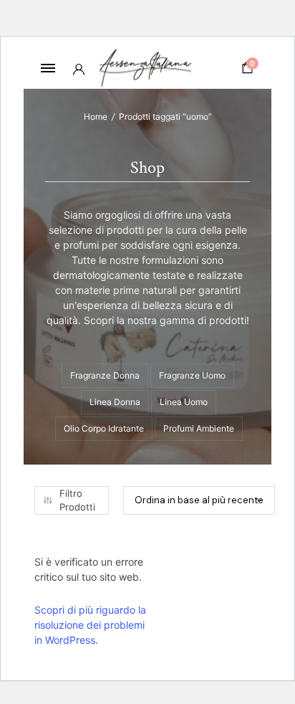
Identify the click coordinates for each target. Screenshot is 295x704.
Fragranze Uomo (192, 375)
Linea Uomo (184, 401)
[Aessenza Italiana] (148, 68)
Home (95, 116)
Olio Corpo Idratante (104, 428)
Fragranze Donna (105, 375)
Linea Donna (115, 401)
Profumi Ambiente (198, 428)
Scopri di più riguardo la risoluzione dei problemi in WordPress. (90, 625)
